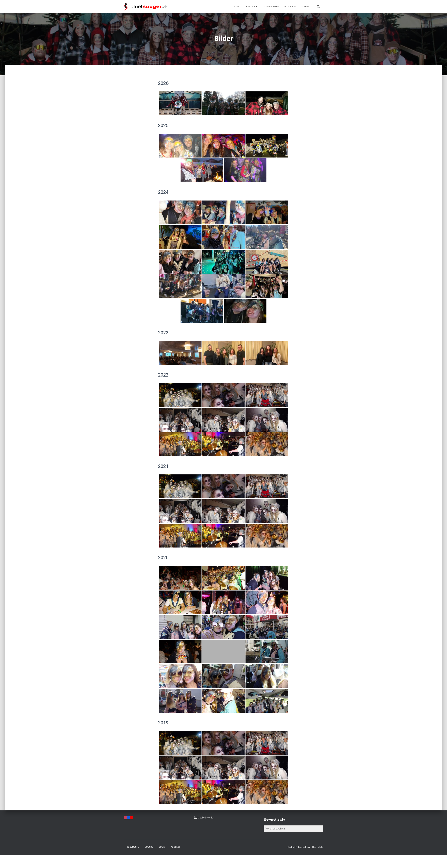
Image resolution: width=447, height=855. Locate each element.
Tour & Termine (270, 6)
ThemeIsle (317, 847)
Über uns (250, 6)
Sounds (149, 847)
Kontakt (306, 6)
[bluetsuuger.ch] (145, 6)
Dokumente (133, 847)
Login (162, 847)
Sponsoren (290, 6)
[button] (256, 6)
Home (237, 6)
